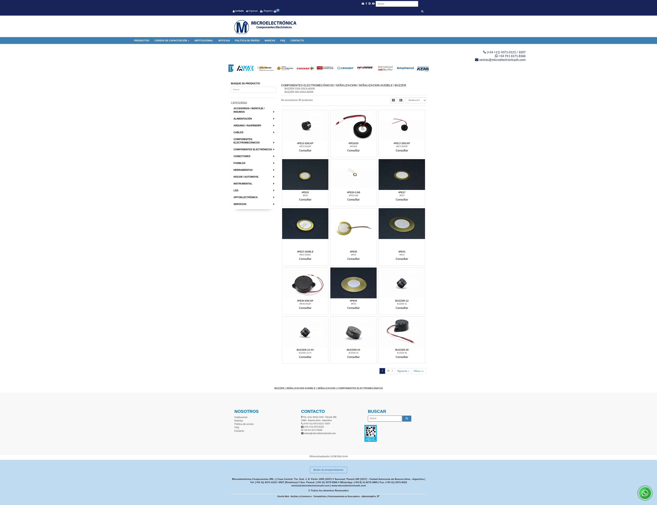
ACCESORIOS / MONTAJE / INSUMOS (249, 110)
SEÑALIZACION (346, 85)
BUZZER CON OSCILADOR (300, 88)
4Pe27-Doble (305, 251)
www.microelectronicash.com (349, 485)
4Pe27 (401, 192)
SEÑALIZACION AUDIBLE (376, 85)
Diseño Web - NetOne (287, 496)
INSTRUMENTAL (243, 183)
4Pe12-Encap (305, 143)
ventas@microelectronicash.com (310, 485)
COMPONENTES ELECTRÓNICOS (253, 149)
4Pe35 (353, 251)
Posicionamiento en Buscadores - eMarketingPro (352, 496)
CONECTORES (242, 156)
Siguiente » (403, 371)
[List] (401, 100)
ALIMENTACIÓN (243, 118)
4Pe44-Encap (305, 300)
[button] (363, 3)
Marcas (270, 40)
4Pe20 (305, 192)
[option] (238, 68)
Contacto (297, 40)
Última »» (419, 371)
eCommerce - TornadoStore (313, 496)
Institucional (204, 40)
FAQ (282, 40)
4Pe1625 (353, 143)
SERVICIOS (240, 204)
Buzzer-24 (353, 349)
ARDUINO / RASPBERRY (247, 125)
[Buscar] (422, 12)
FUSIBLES (239, 163)
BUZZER (400, 85)
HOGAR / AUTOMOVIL (246, 176)
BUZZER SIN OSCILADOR (299, 92)
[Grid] (393, 100)
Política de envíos (247, 40)
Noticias (224, 40)
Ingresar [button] (253, 10)
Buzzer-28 (402, 349)
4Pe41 (401, 251)
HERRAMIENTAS (243, 170)
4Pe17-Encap (402, 143)
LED (236, 190)
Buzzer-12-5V (305, 349)
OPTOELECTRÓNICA (246, 197)
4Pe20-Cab (353, 192)
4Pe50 (353, 300)
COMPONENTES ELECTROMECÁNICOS (247, 141)
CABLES (238, 132)
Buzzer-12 (402, 300)
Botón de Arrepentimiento (328, 469)
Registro (268, 10)
